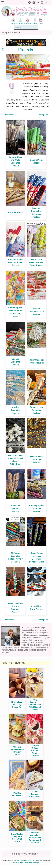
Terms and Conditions (32, 863)
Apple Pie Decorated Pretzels (15, 509)
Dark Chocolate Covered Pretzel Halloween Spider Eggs (15, 459)
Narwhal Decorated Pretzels (15, 410)
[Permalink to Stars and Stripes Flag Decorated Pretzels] (36, 205)
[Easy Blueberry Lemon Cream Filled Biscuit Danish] (34, 697)
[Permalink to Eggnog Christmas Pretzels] (15, 356)
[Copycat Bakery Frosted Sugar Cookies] (34, 743)
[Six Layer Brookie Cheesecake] (34, 789)
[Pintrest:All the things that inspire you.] (29, 2)
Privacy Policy (18, 863)
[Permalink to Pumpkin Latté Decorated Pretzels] (36, 404)
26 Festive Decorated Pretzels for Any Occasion (15, 557)
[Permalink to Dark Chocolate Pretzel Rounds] (36, 347)
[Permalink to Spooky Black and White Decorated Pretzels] (15, 154)
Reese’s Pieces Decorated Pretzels (37, 459)
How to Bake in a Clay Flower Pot (17, 704)
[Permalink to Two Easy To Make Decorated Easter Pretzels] (36, 256)
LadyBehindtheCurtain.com (25, 860)
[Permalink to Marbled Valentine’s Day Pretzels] (36, 299)
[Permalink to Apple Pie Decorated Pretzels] (15, 498)
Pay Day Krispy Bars (17, 794)
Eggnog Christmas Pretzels (15, 362)
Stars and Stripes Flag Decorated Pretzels (36, 212)
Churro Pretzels (15, 213)
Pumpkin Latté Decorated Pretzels (36, 410)
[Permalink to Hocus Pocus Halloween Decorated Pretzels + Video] (36, 545)
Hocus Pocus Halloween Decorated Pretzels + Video (36, 557)
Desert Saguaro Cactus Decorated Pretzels (15, 607)
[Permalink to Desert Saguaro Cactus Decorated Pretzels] (15, 596)
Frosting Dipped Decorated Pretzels (36, 509)
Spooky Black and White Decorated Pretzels (15, 161)
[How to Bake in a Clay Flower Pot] (17, 697)
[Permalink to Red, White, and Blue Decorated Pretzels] (15, 256)
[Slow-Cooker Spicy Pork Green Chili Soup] (17, 830)
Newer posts (44, 115)
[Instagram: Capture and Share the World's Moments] (41, 2)
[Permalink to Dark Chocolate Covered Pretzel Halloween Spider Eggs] (15, 452)
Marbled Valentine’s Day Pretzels (37, 312)
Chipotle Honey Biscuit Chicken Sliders (17, 750)
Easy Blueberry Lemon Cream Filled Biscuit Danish (34, 705)
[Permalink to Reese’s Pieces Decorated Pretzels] (36, 448)
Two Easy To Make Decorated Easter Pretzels (36, 262)
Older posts (8, 115)
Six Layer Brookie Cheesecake (35, 794)
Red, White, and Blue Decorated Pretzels (15, 262)
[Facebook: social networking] (33, 2)
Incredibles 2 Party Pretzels (36, 607)
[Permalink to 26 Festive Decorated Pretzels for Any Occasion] (15, 545)
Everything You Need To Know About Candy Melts (15, 312)
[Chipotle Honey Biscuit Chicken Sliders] (17, 743)
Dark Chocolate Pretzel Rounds (37, 361)
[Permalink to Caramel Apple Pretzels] (36, 154)
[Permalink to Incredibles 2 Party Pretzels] (36, 596)
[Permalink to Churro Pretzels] (15, 205)
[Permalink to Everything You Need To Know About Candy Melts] (15, 304)
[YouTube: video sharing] (37, 2)
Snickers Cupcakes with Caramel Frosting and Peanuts (35, 838)
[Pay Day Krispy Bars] (17, 789)
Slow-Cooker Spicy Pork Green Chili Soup (17, 837)
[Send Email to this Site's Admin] (45, 2)
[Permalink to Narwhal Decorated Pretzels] (15, 404)
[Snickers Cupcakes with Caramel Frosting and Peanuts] (34, 830)
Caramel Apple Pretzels (36, 161)
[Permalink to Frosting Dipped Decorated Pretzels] (36, 498)
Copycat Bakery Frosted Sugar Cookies (35, 751)
